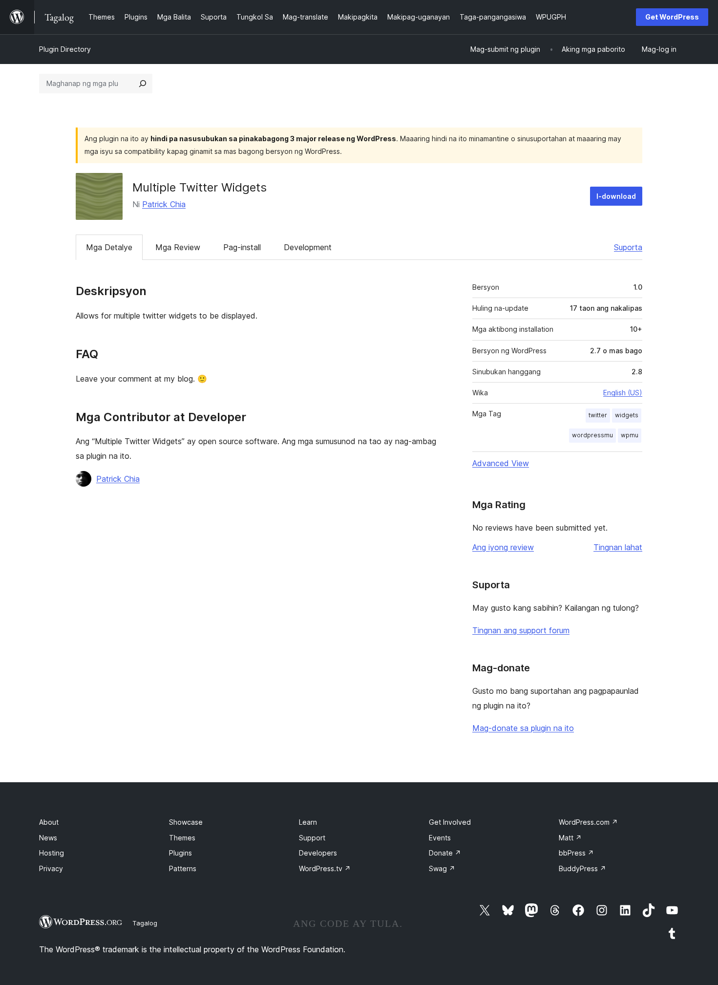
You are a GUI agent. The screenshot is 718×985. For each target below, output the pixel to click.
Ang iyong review (503, 547)
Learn (308, 822)
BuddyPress (582, 868)
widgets (626, 415)
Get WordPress (672, 17)
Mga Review (177, 247)
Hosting (51, 853)
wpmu (629, 435)
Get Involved (450, 822)
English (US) (622, 392)
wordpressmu (592, 435)
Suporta (628, 247)
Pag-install (242, 247)
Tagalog (144, 923)
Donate (445, 853)
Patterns (182, 868)
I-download (616, 196)
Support (312, 838)
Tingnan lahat (617, 547)
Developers (318, 853)
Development (308, 247)
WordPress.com (588, 822)
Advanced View (500, 463)
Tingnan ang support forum (521, 630)
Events (440, 838)
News (48, 838)
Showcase (186, 822)
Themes (182, 838)
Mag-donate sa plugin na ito (523, 728)
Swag (442, 868)
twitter (598, 415)
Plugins (180, 853)
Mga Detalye (109, 247)
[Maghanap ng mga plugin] (142, 83)
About (49, 822)
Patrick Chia (164, 204)
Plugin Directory (65, 49)
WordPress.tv (325, 868)
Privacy (51, 868)
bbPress (576, 853)
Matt (570, 838)
